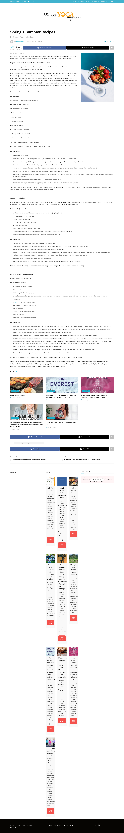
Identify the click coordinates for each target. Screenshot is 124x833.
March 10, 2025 (86, 400)
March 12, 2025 (51, 400)
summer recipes (38, 443)
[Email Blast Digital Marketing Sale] (62, 481)
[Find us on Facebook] (28, 1)
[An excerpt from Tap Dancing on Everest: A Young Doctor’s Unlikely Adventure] (50, 651)
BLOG (76, 1)
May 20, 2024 (30, 41)
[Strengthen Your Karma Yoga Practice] (73, 558)
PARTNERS (96, 1)
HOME (71, 1)
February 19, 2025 (52, 427)
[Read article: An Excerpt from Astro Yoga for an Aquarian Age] (62, 412)
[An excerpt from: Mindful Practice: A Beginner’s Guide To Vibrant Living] (73, 651)
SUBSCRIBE (111, 1)
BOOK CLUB (89, 1)
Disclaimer (13, 827)
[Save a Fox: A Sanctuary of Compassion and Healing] (50, 558)
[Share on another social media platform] (112, 48)
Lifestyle (39, 41)
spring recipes (26, 443)
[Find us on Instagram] (33, 1)
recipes (17, 443)
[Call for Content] (50, 481)
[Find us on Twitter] (31, 1)
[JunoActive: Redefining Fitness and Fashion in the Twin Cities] (50, 742)
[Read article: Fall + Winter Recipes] (26, 385)
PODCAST (82, 1)
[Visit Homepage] (62, 15)
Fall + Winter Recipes (17, 395)
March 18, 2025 (15, 398)
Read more (50, 540)
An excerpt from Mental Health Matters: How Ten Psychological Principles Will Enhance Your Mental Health (26, 425)
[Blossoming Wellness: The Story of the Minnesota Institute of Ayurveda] (62, 651)
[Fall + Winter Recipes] (73, 481)
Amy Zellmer (20, 41)
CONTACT (72, 825)
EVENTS (103, 1)
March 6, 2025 (15, 429)
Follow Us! (98, 479)
